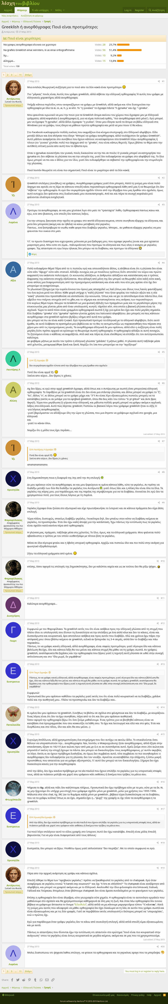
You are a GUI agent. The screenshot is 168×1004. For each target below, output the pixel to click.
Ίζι (13, 195)
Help (149, 994)
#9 (163, 502)
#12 (163, 623)
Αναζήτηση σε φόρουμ (32, 15)
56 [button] (100, 50)
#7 (163, 441)
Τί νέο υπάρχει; (40, 10)
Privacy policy (138, 994)
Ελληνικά (9, 994)
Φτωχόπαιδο (13, 799)
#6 (163, 383)
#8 (163, 472)
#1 (163, 81)
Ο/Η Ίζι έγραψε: (37, 360)
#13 (163, 664)
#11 (163, 598)
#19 (163, 867)
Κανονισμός (123, 994)
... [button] (15, 74)
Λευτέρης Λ (13, 369)
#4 (163, 262)
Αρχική (8, 10)
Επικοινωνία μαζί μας (104, 994)
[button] (51, 10)
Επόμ (27, 74)
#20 (163, 946)
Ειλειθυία (80, 904)
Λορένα (13, 222)
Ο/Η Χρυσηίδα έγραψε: (40, 817)
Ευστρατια (13, 681)
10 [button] (100, 55)
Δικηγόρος (13, 615)
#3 (163, 204)
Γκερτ (13, 640)
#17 (163, 809)
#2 (163, 177)
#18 (163, 842)
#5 (163, 352)
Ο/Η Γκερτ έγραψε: (38, 672)
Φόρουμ (22, 10)
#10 (163, 561)
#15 (163, 734)
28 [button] (100, 44)
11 (20, 74)
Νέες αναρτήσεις (10, 15)
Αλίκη (13, 400)
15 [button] (100, 60)
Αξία (13, 280)
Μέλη (58, 10)
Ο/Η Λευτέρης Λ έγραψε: (41, 449)
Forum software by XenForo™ (84, 1001)
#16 (163, 782)
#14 (163, 707)
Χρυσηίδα (13, 489)
